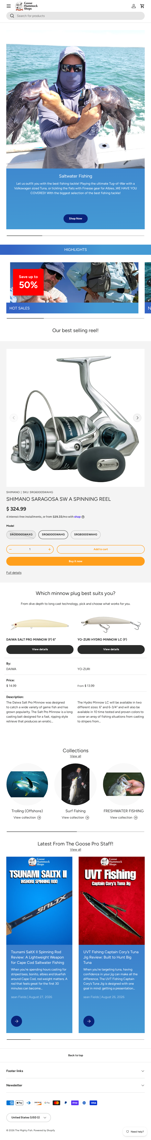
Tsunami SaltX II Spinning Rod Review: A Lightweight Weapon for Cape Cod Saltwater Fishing (37, 957)
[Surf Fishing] (75, 784)
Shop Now (75, 218)
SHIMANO (13, 492)
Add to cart (101, 549)
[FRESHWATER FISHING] (124, 784)
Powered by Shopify (44, 1130)
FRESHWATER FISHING (124, 811)
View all (75, 756)
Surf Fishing (75, 811)
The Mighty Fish (23, 1130)
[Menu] (8, 6)
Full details (13, 573)
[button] (142, 6)
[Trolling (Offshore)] (27, 784)
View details (40, 649)
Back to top (75, 1055)
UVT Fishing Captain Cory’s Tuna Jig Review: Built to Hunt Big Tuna (111, 957)
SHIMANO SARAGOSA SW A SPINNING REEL (58, 499)
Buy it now (75, 561)
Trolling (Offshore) (27, 811)
